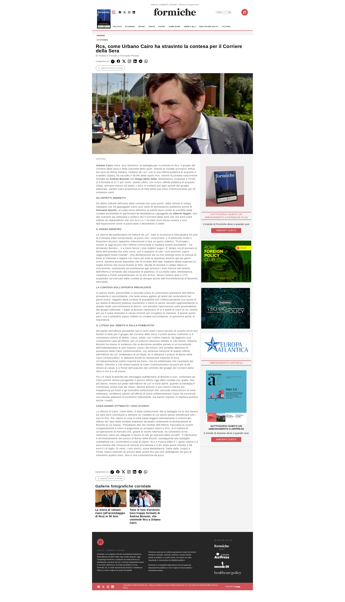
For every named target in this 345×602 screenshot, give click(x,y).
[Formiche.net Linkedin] (134, 12)
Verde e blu (190, 26)
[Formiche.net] (244, 12)
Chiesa (151, 26)
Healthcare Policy (208, 26)
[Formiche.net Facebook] (120, 12)
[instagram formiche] (108, 587)
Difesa (161, 26)
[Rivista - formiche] (228, 547)
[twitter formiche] (103, 587)
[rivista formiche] (226, 397)
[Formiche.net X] (124, 12)
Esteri (142, 26)
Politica (117, 26)
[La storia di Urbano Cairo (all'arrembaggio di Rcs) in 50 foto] (110, 498)
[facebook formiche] (98, 587)
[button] (114, 18)
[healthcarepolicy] (228, 573)
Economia (130, 26)
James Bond (174, 26)
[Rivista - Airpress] (228, 555)
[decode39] (228, 565)
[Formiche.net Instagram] (129, 12)
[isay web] (237, 586)
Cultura (226, 26)
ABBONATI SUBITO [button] (226, 230)
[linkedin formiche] (112, 587)
